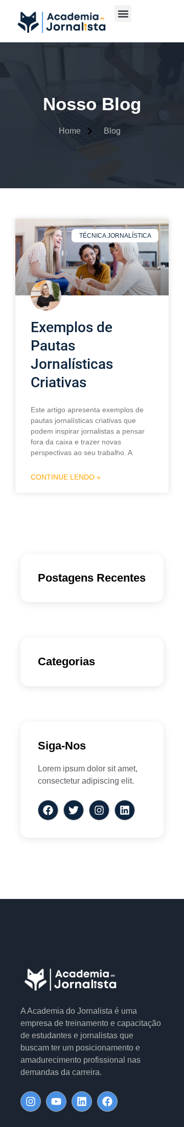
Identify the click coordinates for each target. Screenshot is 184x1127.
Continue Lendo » (66, 477)
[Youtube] (56, 1101)
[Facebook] (107, 1101)
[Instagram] (30, 1101)
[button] (122, 13)
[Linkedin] (82, 1101)
